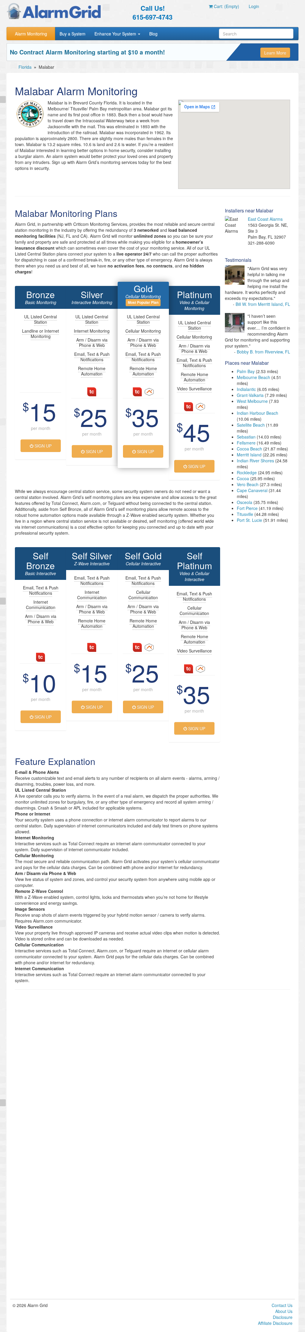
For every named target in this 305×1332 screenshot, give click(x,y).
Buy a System (72, 34)
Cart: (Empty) (226, 6)
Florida (25, 67)
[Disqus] (152, 1070)
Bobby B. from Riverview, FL (263, 352)
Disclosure (282, 1317)
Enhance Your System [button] (115, 34)
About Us (283, 1311)
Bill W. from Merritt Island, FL (263, 304)
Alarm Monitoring (31, 34)
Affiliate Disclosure (275, 1323)
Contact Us (282, 1305)
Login (254, 6)
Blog (153, 34)
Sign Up (42, 446)
